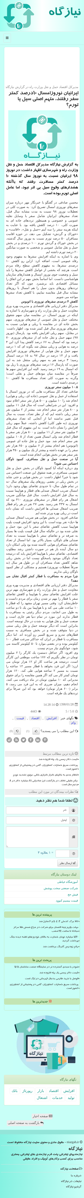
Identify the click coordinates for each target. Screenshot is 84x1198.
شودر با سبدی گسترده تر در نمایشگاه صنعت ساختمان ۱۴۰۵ (46, 967)
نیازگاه (64, 13)
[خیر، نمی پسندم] (17, 731)
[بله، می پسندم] (36, 731)
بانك (14, 1091)
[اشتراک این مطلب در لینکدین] (38, 739)
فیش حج (73, 894)
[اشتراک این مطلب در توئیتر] (23, 739)
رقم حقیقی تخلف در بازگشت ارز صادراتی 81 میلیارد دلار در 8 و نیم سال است (43, 783)
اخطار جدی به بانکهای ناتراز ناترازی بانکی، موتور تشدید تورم (45, 775)
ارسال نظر (66, 863)
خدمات (57, 1098)
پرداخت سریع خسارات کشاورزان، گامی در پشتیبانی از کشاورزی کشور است (43, 767)
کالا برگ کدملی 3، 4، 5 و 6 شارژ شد (58, 921)
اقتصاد (35, 718)
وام (73, 722)
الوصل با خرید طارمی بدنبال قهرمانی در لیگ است (51, 979)
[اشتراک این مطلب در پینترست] (45, 739)
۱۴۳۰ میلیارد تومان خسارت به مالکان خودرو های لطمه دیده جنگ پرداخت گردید (44, 939)
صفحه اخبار (41, 1116)
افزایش (52, 718)
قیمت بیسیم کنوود (67, 900)
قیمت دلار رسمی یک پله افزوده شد (58, 759)
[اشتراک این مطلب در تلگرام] (9, 739)
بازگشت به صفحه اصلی (24, 1123)
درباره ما (76, 1176)
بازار (40, 1091)
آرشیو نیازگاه (73, 1187)
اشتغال (42, 1098)
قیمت (20, 718)
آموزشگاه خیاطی (67, 882)
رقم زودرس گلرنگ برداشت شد (60, 947)
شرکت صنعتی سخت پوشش (61, 888)
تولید (71, 1098)
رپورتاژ (27, 1091)
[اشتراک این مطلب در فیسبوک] (31, 739)
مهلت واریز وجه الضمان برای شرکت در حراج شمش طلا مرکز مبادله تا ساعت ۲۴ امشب (45, 929)
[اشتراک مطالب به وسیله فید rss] (16, 739)
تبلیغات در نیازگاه (71, 1181)
